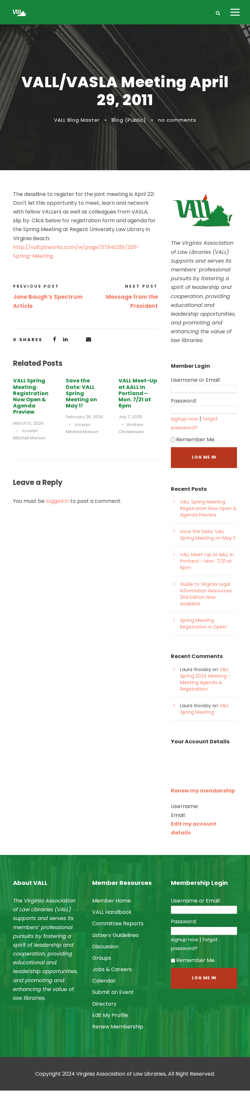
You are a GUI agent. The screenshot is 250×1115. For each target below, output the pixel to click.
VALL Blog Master (77, 120)
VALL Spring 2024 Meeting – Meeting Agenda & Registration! (205, 679)
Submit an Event (113, 992)
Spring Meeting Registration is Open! (203, 623)
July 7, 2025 (130, 417)
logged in (57, 501)
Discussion (105, 946)
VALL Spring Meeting (204, 708)
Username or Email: (195, 380)
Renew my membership (203, 790)
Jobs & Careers (112, 969)
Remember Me (195, 439)
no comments (177, 120)
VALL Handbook (112, 912)
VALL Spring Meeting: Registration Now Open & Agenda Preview (31, 396)
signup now (184, 419)
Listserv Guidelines (115, 935)
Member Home (111, 900)
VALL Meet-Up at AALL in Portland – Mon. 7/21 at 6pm (137, 393)
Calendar (104, 980)
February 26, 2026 (84, 417)
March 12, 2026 (28, 423)
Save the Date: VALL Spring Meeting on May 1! (81, 393)
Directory (104, 1004)
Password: (184, 401)
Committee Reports (118, 923)
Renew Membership (117, 1026)
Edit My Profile (110, 1015)
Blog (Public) (129, 120)
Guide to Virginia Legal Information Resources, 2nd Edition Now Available (206, 594)
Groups (101, 958)
